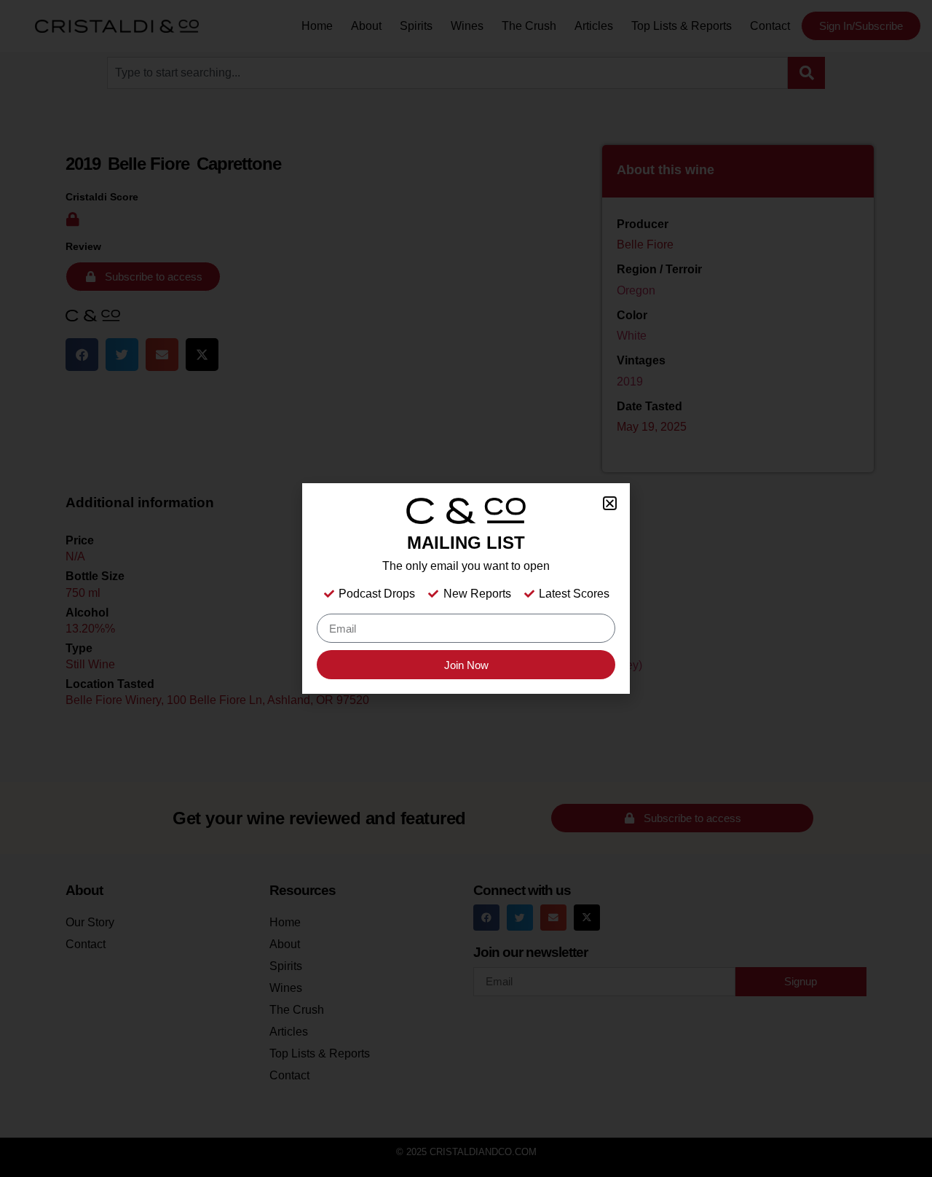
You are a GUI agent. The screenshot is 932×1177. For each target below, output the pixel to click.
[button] (609, 503)
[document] (466, 588)
